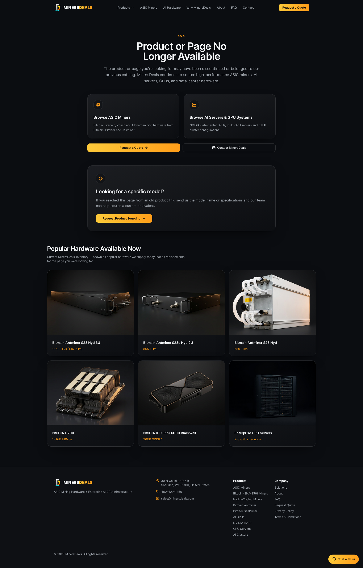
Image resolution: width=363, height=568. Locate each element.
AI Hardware (172, 7)
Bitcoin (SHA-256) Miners (250, 493)
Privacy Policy (284, 511)
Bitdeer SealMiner (245, 511)
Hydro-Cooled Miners (247, 499)
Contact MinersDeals (231, 147)
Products (123, 7)
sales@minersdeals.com (177, 498)
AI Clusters (240, 534)
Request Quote (285, 505)
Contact (248, 7)
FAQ (234, 7)
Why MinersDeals (199, 7)
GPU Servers (242, 528)
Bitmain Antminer (244, 505)
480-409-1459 (171, 491)
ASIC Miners (148, 7)
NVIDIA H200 (242, 523)
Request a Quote (294, 7)
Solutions (281, 487)
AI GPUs (238, 517)
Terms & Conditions (288, 517)
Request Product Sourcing (122, 218)
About (221, 7)
